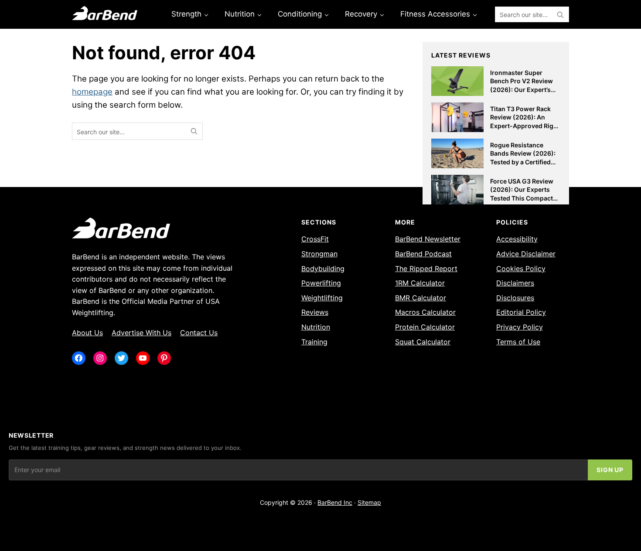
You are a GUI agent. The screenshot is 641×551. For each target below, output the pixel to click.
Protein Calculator (425, 327)
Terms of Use (518, 341)
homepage (92, 92)
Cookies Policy (521, 268)
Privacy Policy (519, 327)
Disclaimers (515, 283)
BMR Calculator (420, 297)
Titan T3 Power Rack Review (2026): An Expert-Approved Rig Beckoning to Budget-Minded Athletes (522, 125)
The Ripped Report (426, 268)
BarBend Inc (334, 502)
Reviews (314, 312)
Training (314, 341)
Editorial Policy (521, 312)
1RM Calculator (420, 283)
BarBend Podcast (423, 253)
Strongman (319, 253)
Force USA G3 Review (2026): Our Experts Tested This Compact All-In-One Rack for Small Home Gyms (521, 198)
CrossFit (315, 239)
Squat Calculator (422, 341)
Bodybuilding (322, 268)
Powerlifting (321, 283)
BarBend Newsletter (427, 239)
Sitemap (369, 502)
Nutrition (315, 327)
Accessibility (517, 239)
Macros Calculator (425, 312)
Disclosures (515, 297)
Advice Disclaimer (526, 253)
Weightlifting (322, 297)
